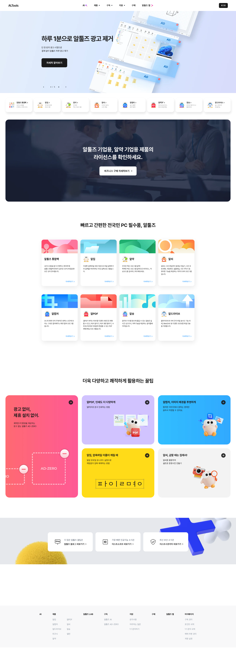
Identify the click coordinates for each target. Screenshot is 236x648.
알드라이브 (56, 629)
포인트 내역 (189, 624)
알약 (54, 638)
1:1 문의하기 (134, 629)
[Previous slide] (44, 87)
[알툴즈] (13, 5)
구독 (108, 5)
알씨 (68, 624)
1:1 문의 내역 (190, 629)
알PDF (69, 619)
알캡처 (55, 624)
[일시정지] (59, 87)
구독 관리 (188, 619)
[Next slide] (66, 87)
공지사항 (133, 619)
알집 (54, 619)
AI (84, 5)
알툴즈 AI (108, 619)
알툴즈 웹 (146, 5)
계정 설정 (188, 638)
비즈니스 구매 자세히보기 (116, 170)
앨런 (68, 634)
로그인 (223, 5)
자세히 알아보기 (54, 62)
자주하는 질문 (135, 624)
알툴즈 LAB (88, 614)
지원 (121, 5)
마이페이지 (189, 614)
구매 (133, 5)
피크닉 (55, 634)
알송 (68, 629)
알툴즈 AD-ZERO (111, 624)
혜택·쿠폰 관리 (191, 634)
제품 (96, 5)
